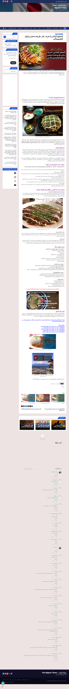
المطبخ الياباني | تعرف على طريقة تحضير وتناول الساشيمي (53, 331)
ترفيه (39, 28)
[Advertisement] (34, 19)
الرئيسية (61, 28)
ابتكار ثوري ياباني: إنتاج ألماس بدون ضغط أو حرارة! (10, 123)
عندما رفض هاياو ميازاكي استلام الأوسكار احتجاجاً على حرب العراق (10, 140)
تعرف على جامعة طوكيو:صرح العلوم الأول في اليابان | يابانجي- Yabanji (10, 145)
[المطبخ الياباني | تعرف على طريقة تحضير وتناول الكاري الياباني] (28, 398)
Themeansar (64, 680)
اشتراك (13, 62)
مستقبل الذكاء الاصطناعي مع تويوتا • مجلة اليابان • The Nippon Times (10, 128)
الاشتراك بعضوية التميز (12, 28)
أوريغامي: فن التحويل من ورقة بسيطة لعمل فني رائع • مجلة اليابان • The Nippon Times (10, 151)
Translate (14, 45)
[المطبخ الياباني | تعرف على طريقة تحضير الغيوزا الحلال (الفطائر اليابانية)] (43, 398)
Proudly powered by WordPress (52, 680)
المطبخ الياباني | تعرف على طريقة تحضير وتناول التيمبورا (53, 327)
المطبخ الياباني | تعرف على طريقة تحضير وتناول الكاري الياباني (52, 326)
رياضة (31, 28)
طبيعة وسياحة (55, 28)
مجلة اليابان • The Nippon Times (54, 673)
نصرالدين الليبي (55, 653)
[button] (5, 28)
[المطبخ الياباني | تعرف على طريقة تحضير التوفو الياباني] (57, 398)
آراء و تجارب (26, 28)
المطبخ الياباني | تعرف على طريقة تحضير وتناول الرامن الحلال (52, 329)
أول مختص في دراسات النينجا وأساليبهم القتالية (31, 408)
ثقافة (35, 28)
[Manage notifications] (2, 686)
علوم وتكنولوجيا (48, 28)
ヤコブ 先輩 (55, 637)
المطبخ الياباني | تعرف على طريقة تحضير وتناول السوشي (53, 330)
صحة (43, 28)
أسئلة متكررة (20, 28)
